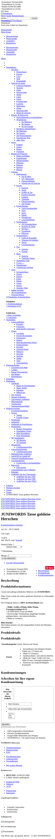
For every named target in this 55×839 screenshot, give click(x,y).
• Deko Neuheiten (13, 315)
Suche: (4, 18)
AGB (8, 786)
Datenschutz (11, 791)
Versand (18, 540)
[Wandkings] (6, 13)
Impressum (10, 793)
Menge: (4, 556)
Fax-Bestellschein (13, 757)
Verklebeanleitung (13, 748)
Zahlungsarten (12, 759)
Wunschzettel (11, 39)
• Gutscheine (11, 317)
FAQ (8, 752)
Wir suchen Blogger (14, 765)
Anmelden (10, 41)
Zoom (38, 499)
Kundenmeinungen (46, 575)
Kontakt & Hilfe (12, 782)
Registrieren (11, 43)
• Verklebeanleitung (14, 304)
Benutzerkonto (12, 36)
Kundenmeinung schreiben (12, 525)
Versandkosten (12, 761)
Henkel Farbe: (7, 544)
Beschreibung (43, 571)
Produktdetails (44, 573)
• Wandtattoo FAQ (13, 306)
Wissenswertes (12, 750)
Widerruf (9, 784)
